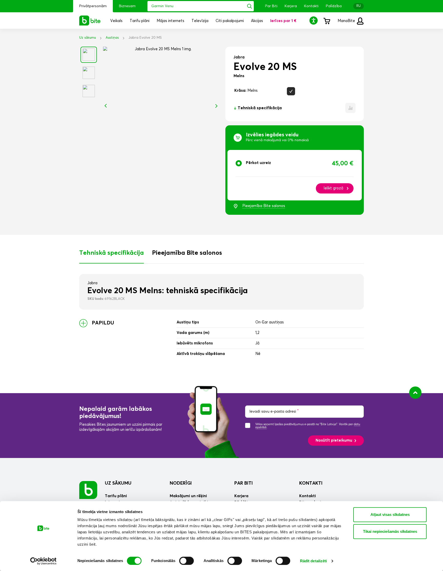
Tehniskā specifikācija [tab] (111, 253)
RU (358, 6)
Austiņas (112, 37)
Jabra (239, 57)
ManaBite (347, 21)
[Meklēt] (249, 6)
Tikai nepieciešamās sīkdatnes (390, 531)
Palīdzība (334, 6)
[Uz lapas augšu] (415, 392)
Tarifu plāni (116, 496)
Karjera (291, 6)
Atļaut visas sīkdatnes (390, 514)
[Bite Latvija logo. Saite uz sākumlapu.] (90, 20)
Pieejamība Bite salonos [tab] (187, 253)
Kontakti (311, 6)
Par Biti (271, 6)
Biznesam (127, 6)
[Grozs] (326, 20)
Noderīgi (181, 483)
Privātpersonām (93, 6)
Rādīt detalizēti (313, 561)
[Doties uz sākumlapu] (88, 490)
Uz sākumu (87, 37)
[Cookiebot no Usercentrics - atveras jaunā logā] (43, 561)
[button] (314, 20)
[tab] (294, 175)
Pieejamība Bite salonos (263, 206)
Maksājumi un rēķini (188, 496)
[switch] (186, 561)
